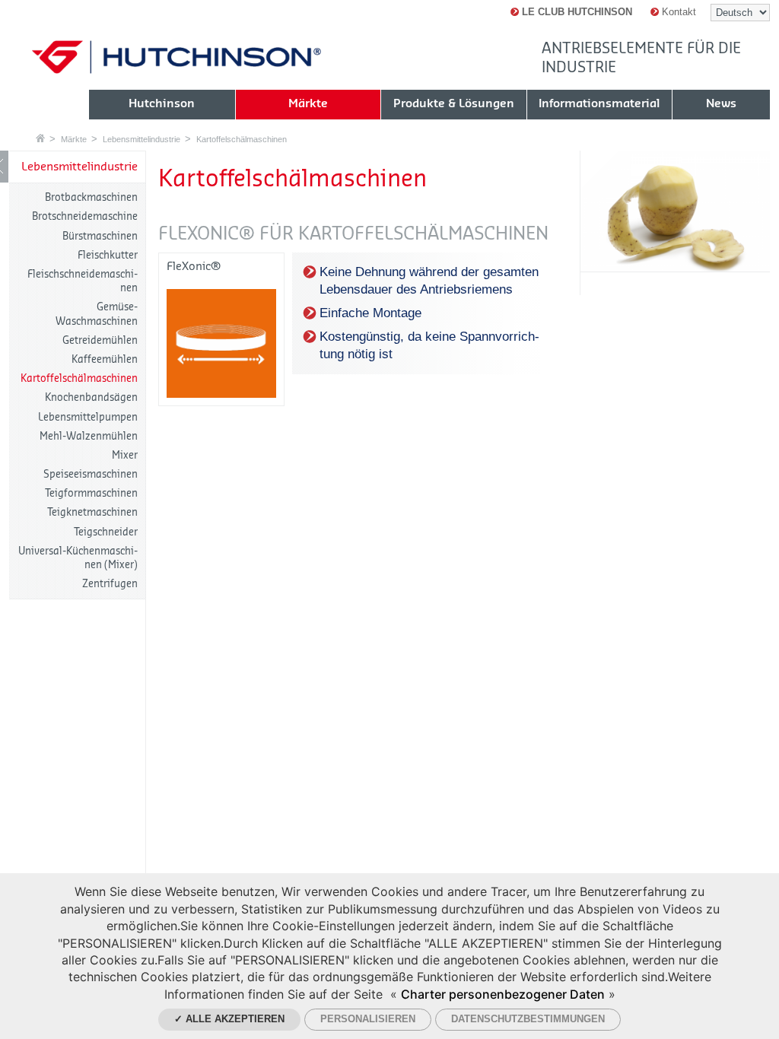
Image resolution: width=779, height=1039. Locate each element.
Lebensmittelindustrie (141, 139)
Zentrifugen (110, 584)
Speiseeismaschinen (90, 474)
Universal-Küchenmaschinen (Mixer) (78, 558)
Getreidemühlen (100, 340)
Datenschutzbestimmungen (528, 1019)
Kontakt (677, 11)
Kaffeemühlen (105, 359)
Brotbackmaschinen (91, 197)
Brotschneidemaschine (85, 216)
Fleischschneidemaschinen (82, 281)
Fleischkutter (108, 255)
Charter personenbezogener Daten (503, 994)
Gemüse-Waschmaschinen (97, 314)
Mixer (125, 455)
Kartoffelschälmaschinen (241, 139)
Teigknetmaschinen (92, 512)
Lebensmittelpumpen (88, 417)
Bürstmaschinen (100, 236)
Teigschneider (106, 532)
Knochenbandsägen (91, 397)
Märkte (74, 139)
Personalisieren (367, 1019)
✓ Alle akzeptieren (229, 1019)
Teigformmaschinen (91, 493)
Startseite (40, 138)
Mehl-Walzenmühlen (89, 436)
